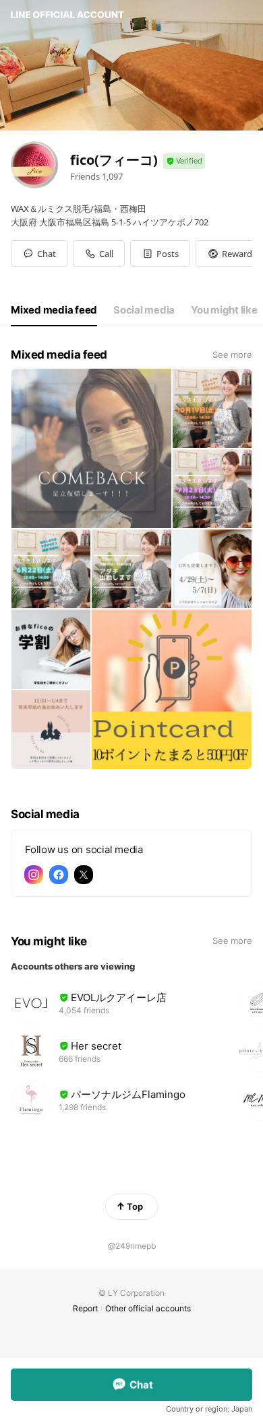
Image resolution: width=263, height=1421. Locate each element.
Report (85, 1308)
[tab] (54, 310)
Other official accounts (148, 1308)
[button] (160, 253)
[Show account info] (184, 161)
